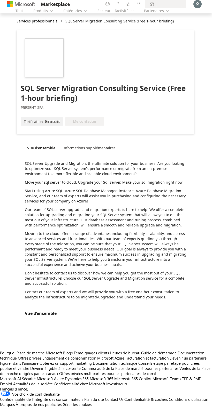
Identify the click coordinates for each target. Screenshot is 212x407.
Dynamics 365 (77, 378)
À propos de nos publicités (39, 404)
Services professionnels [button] (37, 21)
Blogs (68, 352)
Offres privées (29, 358)
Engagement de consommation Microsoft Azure (83, 358)
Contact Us (114, 399)
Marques (7, 404)
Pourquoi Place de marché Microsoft (31, 352)
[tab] (42, 147)
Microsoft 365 (101, 378)
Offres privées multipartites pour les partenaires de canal (107, 373)
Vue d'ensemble (41, 147)
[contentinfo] (62, 21)
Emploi (6, 383)
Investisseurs (116, 383)
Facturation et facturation (147, 358)
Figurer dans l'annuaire (19, 363)
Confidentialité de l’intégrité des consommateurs (41, 399)
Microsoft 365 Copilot (133, 378)
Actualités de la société (33, 383)
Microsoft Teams (167, 378)
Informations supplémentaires (89, 147)
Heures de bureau (125, 352)
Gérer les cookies (77, 404)
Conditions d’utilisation (188, 399)
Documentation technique (115, 363)
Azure (59, 378)
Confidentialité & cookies (146, 399)
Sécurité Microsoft (37, 378)
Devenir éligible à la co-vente (55, 368)
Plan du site (94, 399)
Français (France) (14, 389)
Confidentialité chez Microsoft (79, 383)
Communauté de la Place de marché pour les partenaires (130, 368)
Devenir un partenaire (188, 358)
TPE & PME (191, 378)
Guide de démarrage (159, 352)
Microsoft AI (10, 378)
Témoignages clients (91, 352)
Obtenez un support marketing (66, 363)
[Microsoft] (21, 4)
